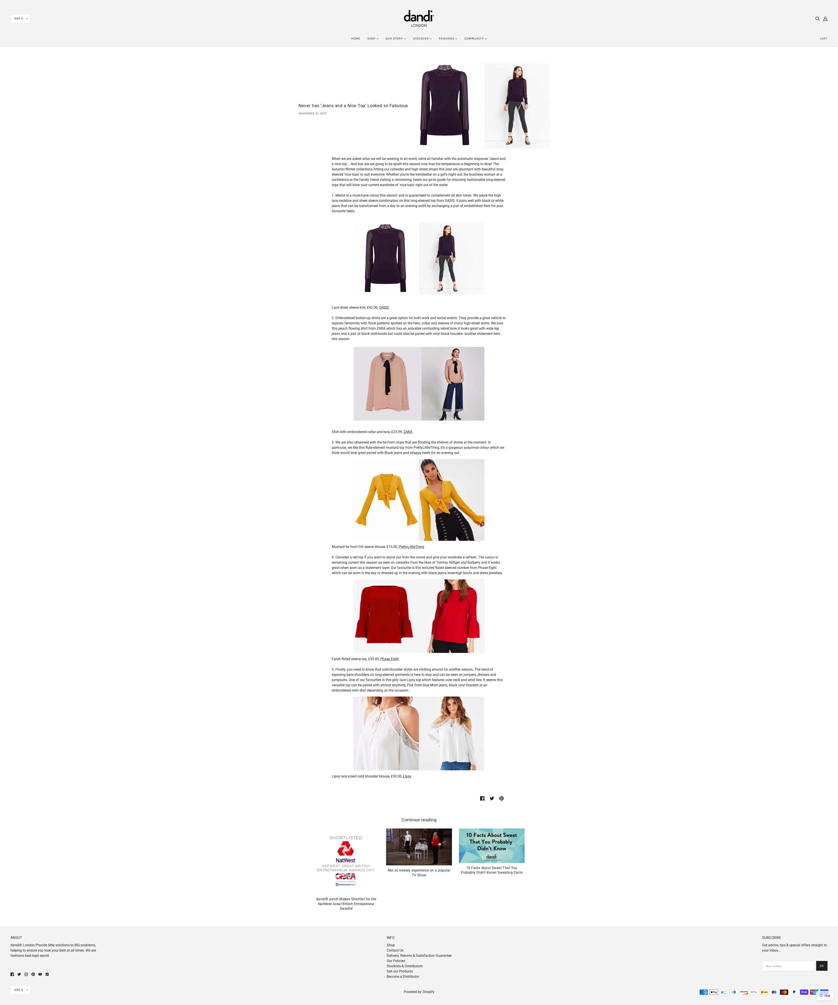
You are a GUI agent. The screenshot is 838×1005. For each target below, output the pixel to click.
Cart (824, 38)
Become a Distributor (403, 976)
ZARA (408, 432)
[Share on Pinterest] (501, 798)
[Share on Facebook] (482, 798)
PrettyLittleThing (411, 547)
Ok (822, 966)
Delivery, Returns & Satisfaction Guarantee (419, 956)
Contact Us (395, 950)
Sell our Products (400, 971)
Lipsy (407, 776)
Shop (391, 945)
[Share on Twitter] (492, 798)
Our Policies (396, 961)
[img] (817, 18)
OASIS (384, 307)
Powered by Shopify (419, 992)
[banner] (419, 18)
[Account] (825, 18)
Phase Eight (389, 659)
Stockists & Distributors (405, 966)
